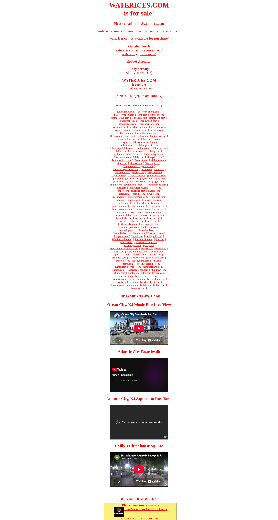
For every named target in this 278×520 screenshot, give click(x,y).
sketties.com (119, 257)
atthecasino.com (120, 117)
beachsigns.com (122, 129)
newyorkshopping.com (152, 215)
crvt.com (138, 154)
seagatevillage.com (137, 251)
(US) (149, 73)
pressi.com (126, 242)
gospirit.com (132, 178)
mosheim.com (136, 205)
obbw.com (140, 218)
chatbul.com (142, 148)
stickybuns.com (141, 260)
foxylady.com (155, 172)
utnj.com (146, 272)
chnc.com (122, 151)
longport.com (158, 196)
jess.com (156, 187)
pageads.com (122, 236)
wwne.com (118, 285)
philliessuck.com (122, 239)
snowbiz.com (123, 260)
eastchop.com (153, 163)
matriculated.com (127, 202)
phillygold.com (154, 236)
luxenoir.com (134, 199)
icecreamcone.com (156, 184)
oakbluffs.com (124, 218)
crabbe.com (136, 151)
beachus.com (140, 129)
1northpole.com (126, 111)
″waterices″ (148, 54)
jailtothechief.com (138, 187)
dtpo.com (122, 163)
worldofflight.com (150, 281)
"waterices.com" (151, 50)
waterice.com (126, 275)
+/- (159, 105)
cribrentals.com (122, 154)
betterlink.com (158, 136)
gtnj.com (160, 178)
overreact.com (156, 233)
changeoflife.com (149, 145)
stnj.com (156, 260)
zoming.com (138, 288)
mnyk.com (158, 209)
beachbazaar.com (128, 123)
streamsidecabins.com (148, 263)
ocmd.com (138, 221)
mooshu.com (119, 205)
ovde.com (140, 233)
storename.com (125, 263)
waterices (128, 54)
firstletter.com (122, 172)
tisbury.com (119, 272)
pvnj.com (149, 245)
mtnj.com (122, 212)
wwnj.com (132, 285)
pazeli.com (137, 236)
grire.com (147, 178)
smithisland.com (155, 257)
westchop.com (137, 278)
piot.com (159, 239)
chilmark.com (159, 148)
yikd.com (146, 285)
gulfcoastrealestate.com (139, 181)
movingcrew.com (156, 205)
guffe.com (118, 181)
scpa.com (119, 251)
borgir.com (126, 142)
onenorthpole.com (129, 227)
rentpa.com (147, 248)
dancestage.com (154, 154)
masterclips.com (153, 199)
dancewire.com (123, 157)
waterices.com (125, 50)
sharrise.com (122, 254)
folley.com (138, 172)
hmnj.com (116, 184)
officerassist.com (128, 224)
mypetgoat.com (153, 212)
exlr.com (159, 169)
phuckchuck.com (143, 239)
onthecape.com (150, 227)
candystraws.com (128, 145)
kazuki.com (139, 193)
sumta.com (120, 266)
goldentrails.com (157, 175)
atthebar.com (157, 114)
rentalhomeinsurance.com (124, 248)
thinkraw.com (158, 269)
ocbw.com (154, 218)
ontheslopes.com (128, 230)
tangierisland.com (153, 266)
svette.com (135, 266)
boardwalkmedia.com (129, 139)
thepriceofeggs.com (138, 269)
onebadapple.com (149, 224)
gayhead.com (119, 175)
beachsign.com (158, 126)
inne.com (121, 187)
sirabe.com (155, 254)
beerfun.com (157, 129)
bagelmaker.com (129, 120)
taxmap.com (118, 269)
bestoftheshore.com (146, 132)
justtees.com (138, 190)
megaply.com (143, 209)
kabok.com (154, 190)
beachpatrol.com (138, 126)
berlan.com (127, 132)
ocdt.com (125, 221)
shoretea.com (140, 254)
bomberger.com (151, 139)
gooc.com (118, 178)
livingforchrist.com (138, 196)
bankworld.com (149, 120)
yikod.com (159, 285)
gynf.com (159, 181)
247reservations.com (148, 111)
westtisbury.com (156, 278)
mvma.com (135, 212)
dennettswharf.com (121, 160)
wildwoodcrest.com (127, 281)
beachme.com (119, 126)
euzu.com (147, 169)
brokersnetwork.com (146, 142)
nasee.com (118, 215)
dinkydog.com (154, 157)
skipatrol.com (136, 257)
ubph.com (133, 272)
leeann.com (118, 196)
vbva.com (159, 272)
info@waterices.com (139, 88)
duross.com (136, 163)
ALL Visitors (135, 73)
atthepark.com (157, 117)
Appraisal (145, 61)
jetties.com (123, 190)
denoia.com (141, 160)
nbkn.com (132, 215)
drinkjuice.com (158, 160)
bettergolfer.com (119, 136)
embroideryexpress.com (125, 169)
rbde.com (161, 248)
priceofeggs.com (132, 245)
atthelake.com (139, 117)
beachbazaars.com (149, 123)
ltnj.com (120, 199)
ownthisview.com (123, 233)
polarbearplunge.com (146, 242)
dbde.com (139, 157)
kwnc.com (153, 193)
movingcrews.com (122, 209)
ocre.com (152, 221)
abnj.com (142, 114)
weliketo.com (119, 278)
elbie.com (148, 166)
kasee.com (123, 193)
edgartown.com (132, 166)
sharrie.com (157, 251)
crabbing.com (153, 151)
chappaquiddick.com (122, 148)
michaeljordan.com (149, 202)
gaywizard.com (137, 175)
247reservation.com (124, 114)
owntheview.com (149, 230)
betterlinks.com (140, 136)
